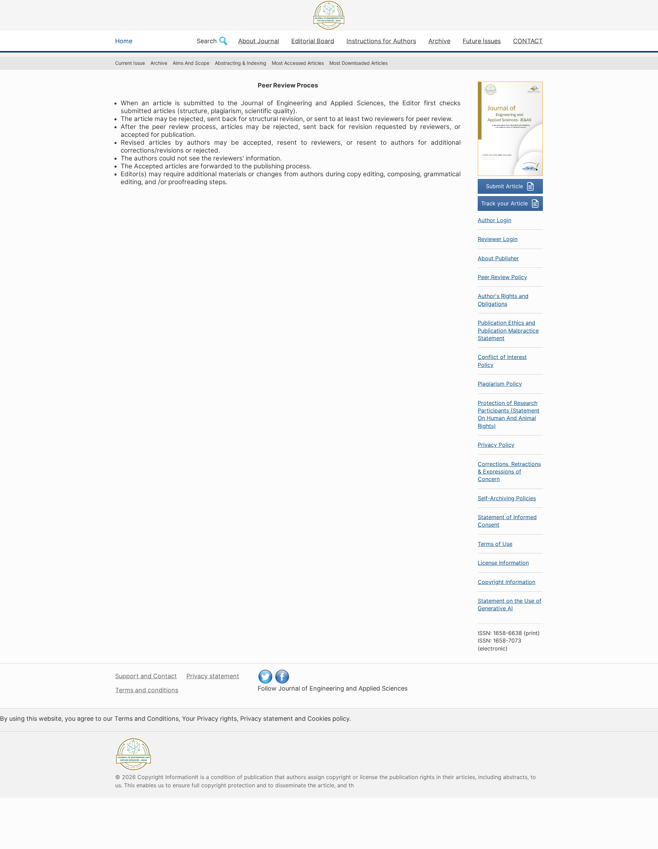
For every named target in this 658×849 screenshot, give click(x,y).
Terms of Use (495, 543)
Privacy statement (212, 676)
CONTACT (528, 41)
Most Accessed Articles (298, 63)
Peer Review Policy (502, 277)
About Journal (258, 41)
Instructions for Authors (381, 41)
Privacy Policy (496, 444)
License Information (503, 562)
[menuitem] (130, 63)
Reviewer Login (497, 239)
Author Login (494, 220)
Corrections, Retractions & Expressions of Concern (509, 472)
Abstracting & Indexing (240, 63)
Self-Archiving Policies (507, 498)
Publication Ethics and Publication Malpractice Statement (508, 330)
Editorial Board (312, 41)
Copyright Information (506, 581)
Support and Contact (146, 676)
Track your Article (504, 203)
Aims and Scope (191, 63)
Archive (439, 41)
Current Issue (130, 63)
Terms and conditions (146, 690)
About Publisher (498, 258)
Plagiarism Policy (500, 383)
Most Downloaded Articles (358, 63)
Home (123, 41)
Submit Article (504, 186)
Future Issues (482, 41)
